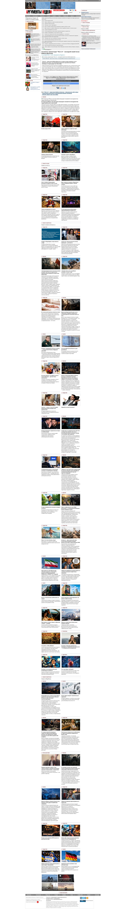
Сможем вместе (53, 0)
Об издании (48, 900)
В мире (48, 16)
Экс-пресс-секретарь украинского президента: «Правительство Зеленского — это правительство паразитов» (70, 647)
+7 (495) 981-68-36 (53, 897)
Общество (42, 16)
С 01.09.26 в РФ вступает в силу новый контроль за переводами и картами (49, 470)
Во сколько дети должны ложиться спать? (53, 39)
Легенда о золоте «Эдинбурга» (51, 25)
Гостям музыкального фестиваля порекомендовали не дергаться (57, 31)
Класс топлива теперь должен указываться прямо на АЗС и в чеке (57, 26)
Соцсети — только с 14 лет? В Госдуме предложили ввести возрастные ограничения (49, 408)
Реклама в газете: (49, 898)
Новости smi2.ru (45, 165)
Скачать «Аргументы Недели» (42, 0)
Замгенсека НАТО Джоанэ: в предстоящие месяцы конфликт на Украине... (35, 70)
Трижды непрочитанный (49, 23)
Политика (28, 16)
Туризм (72, 16)
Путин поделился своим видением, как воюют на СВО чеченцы (70, 598)
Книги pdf (61, 0)
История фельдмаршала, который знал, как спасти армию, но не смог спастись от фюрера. (50, 157)
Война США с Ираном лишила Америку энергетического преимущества (70, 838)
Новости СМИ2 (29, 30)
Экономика (35, 16)
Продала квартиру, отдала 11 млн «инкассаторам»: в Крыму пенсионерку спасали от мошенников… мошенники (50, 768)
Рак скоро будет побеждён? (67, 669)
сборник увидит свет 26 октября (50, 94)
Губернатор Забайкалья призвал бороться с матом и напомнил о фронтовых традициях (70, 572)
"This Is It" (46, 92)
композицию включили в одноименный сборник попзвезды (57, 93)
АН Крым (66, 0)
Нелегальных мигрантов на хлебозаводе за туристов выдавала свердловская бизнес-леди (70, 733)
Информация (92, 48)
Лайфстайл (65, 16)
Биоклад (72, 0)
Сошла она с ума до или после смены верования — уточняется (57, 34)
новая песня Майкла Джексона (57, 92)
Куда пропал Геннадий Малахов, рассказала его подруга (35, 40)
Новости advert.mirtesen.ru (48, 225)
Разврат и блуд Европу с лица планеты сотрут (53, 32)
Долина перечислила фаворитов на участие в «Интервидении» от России (35, 35)
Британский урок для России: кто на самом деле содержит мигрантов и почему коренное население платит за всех (70, 314)
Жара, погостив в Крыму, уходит (48, 540)
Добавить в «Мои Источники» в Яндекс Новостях (61, 80)
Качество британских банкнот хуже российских (54, 45)
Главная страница (30, 0)
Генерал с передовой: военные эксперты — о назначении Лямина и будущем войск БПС (62, 43)
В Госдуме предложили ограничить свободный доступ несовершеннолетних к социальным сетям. (50, 412)
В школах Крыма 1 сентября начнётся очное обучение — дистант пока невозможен (49, 377)
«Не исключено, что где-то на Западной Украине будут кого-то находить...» (93, 43)
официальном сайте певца (71, 92)
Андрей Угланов (85, 12)
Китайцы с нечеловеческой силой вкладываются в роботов (49, 670)
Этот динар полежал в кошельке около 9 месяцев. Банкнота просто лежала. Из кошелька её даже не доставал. (69, 352)
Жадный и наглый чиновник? (68, 407)
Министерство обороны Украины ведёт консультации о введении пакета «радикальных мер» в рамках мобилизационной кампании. (49, 435)
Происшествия (46, 752)
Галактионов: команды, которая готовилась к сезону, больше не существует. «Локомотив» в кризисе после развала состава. (50, 601)
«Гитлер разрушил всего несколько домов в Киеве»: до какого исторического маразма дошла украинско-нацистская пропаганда (50, 272)
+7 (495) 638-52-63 (56, 898)
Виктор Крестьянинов (86, 16)
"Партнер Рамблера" (89, 900)
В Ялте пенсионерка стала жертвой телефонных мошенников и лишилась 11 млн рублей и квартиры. (50, 772)
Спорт (59, 16)
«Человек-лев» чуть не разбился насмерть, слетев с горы (56, 38)
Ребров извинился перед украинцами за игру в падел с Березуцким (50, 864)
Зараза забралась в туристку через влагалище (54, 22)
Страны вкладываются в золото (51, 29)
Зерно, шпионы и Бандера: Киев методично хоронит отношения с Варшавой (90, 18)
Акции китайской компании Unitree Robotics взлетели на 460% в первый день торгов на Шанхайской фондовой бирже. (50, 673)
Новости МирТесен (46, 679)
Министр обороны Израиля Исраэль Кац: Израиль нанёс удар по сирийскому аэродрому (50, 802)
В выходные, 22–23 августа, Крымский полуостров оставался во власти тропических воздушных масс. (50, 542)
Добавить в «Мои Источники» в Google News (61, 83)
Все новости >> (48, 49)
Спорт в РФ (82, 0)
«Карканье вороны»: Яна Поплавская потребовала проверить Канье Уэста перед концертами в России (35, 51)
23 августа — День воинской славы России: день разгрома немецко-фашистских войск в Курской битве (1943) (70, 541)
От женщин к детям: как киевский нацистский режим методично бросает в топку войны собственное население (70, 768)
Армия (44, 334)
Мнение (76, 0)
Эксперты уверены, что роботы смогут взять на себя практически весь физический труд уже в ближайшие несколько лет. (70, 699)
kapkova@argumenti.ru (58, 899)
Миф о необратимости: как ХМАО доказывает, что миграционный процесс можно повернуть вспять (70, 508)
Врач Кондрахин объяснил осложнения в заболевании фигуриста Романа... (35, 76)
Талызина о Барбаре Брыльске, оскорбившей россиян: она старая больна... (35, 59)
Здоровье (65, 654)
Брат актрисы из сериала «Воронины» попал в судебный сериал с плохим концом (60, 28)
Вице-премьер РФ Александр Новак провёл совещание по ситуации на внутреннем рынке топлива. (50, 186)
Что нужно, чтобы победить (47, 645)
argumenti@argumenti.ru (62, 897)
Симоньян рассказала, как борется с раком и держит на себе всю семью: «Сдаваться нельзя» (36, 45)
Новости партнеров (85, 48)
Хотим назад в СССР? (49, 20)
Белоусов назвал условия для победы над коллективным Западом (35, 64)
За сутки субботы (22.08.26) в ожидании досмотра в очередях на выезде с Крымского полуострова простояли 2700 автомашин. (50, 626)
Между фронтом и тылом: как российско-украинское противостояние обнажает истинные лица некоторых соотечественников (50, 697)
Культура (78, 16)
